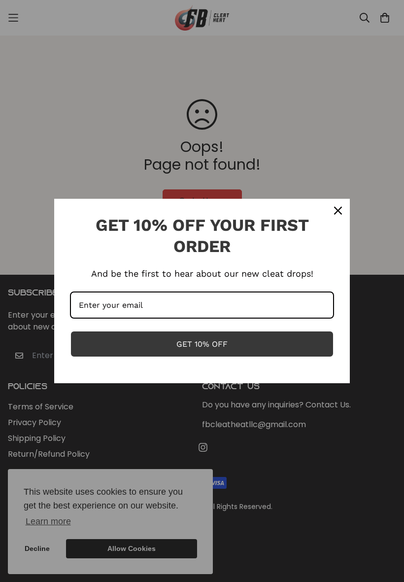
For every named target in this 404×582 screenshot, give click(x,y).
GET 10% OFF (202, 344)
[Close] (338, 210)
